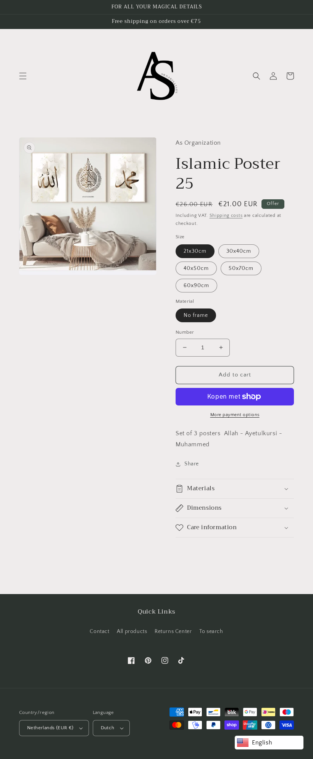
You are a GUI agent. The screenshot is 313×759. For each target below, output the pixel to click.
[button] (23, 76)
